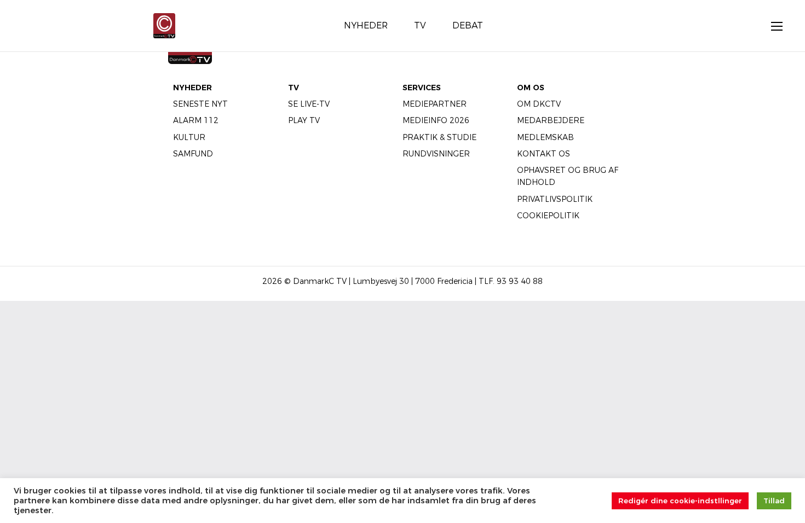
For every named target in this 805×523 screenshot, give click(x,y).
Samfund (193, 154)
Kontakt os (543, 154)
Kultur (189, 137)
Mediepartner (435, 104)
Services (422, 87)
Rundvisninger (436, 154)
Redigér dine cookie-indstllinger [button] (680, 500)
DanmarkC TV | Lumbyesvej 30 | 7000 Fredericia (383, 281)
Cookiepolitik (548, 215)
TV (293, 87)
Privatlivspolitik (555, 199)
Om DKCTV (539, 104)
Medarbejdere (550, 120)
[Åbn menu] (771, 26)
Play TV (304, 120)
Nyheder (192, 87)
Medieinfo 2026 (436, 120)
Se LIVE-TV (309, 104)
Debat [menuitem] (467, 25)
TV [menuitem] (420, 25)
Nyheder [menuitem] (366, 25)
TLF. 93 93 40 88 (511, 281)
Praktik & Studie (439, 137)
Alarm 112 (196, 120)
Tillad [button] (774, 500)
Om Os (530, 87)
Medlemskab (545, 137)
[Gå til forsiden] (164, 25)
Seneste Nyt (200, 104)
